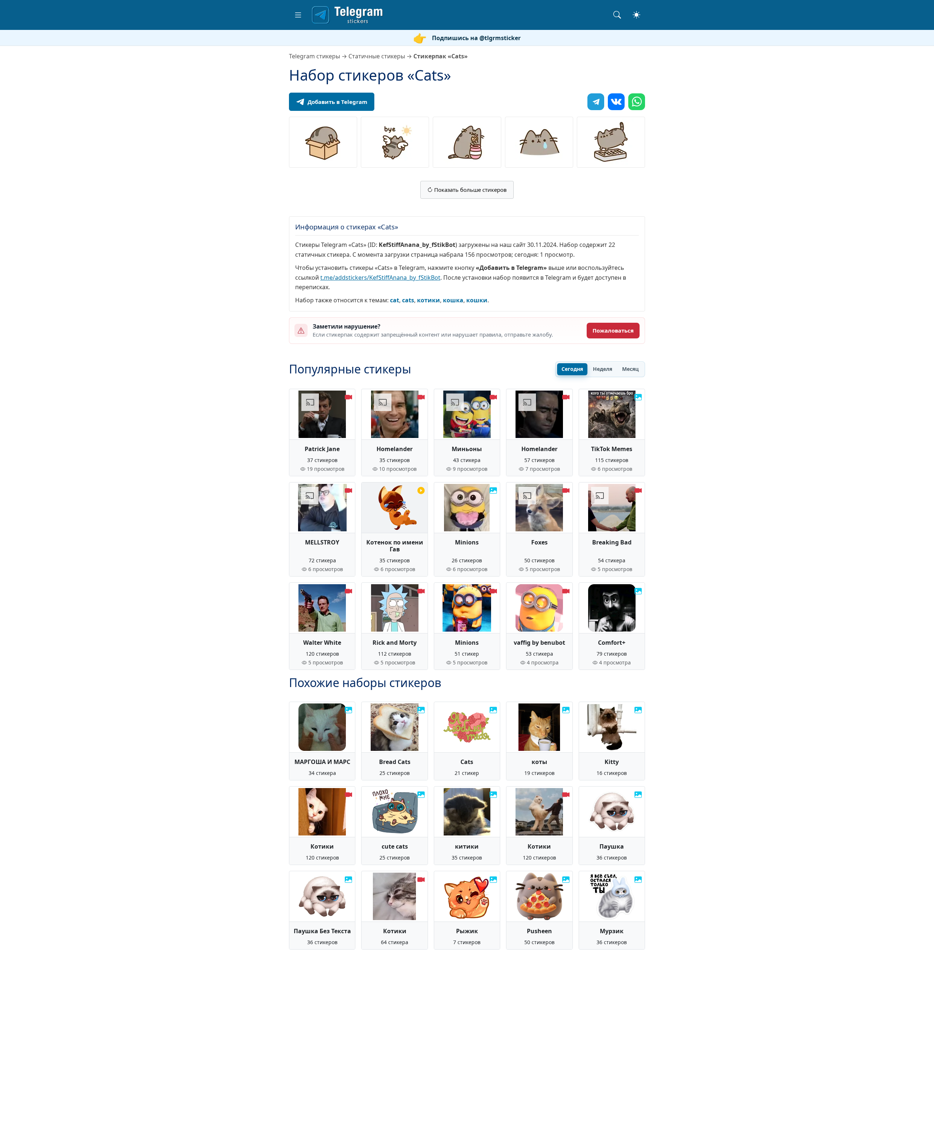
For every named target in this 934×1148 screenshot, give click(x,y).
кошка (453, 300)
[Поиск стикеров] (617, 15)
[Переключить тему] (636, 15)
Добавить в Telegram (337, 101)
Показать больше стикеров (470, 189)
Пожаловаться (613, 330)
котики (428, 300)
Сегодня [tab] (572, 368)
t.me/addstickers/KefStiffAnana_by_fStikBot (380, 278)
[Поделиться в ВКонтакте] (616, 101)
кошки (476, 300)
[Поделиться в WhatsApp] (636, 101)
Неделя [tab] (602, 368)
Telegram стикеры (314, 56)
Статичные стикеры (376, 56)
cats (408, 300)
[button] (298, 15)
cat (394, 300)
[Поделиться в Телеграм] (595, 101)
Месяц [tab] (630, 368)
